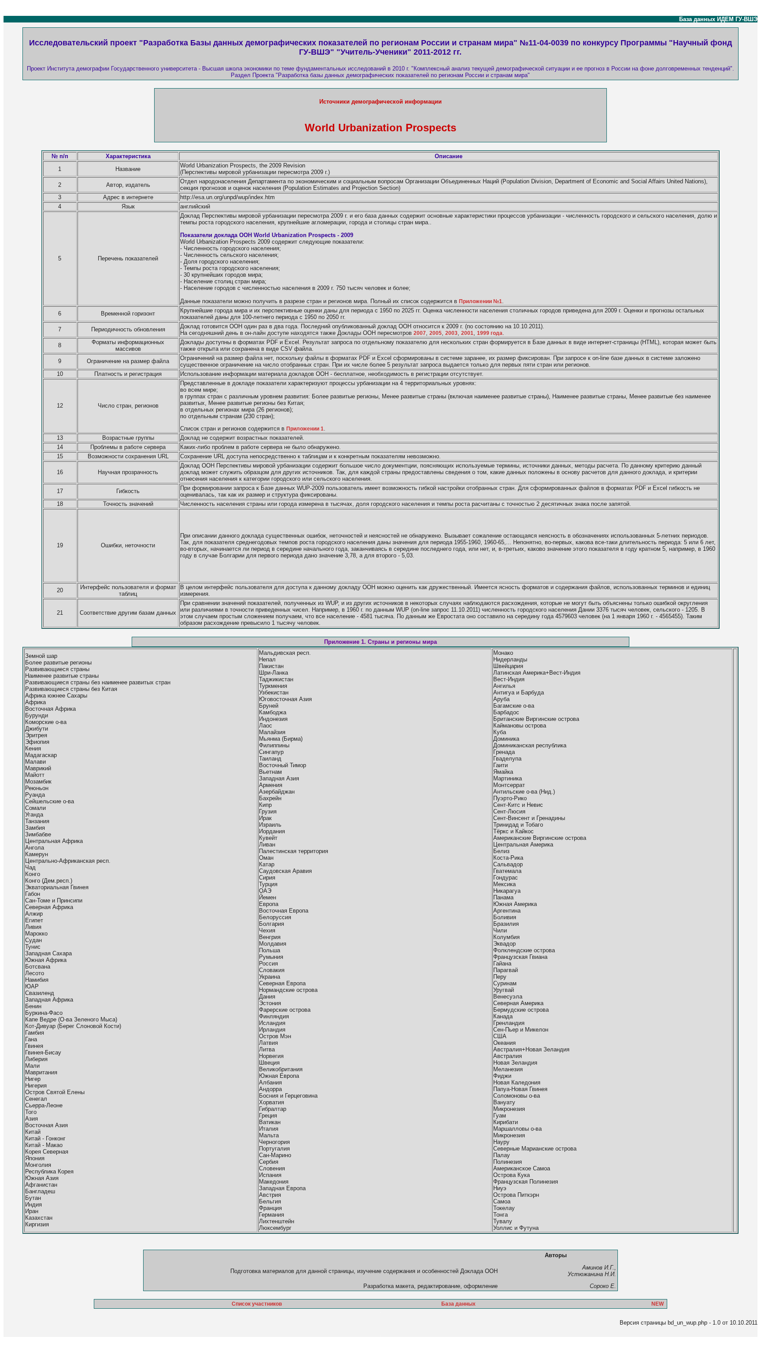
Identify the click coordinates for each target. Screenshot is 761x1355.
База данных (458, 1304)
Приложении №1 (480, 301)
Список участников (257, 1304)
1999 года (489, 333)
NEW (657, 1304)
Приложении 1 (305, 429)
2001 (467, 333)
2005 (435, 333)
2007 (420, 333)
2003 (451, 333)
